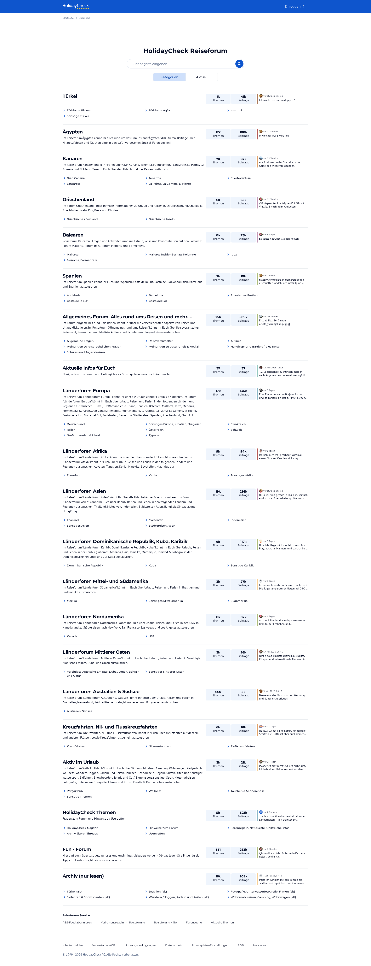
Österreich (156, 429)
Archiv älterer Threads (82, 833)
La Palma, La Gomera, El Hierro (170, 183)
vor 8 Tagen (269, 580)
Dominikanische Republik (85, 565)
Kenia (153, 475)
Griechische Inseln (162, 219)
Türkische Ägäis (160, 110)
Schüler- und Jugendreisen (86, 352)
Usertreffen (157, 833)
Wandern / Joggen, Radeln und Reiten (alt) (179, 897)
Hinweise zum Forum (164, 828)
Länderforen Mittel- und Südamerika (105, 581)
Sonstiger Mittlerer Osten (167, 671)
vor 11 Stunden (270, 131)
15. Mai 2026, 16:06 (273, 367)
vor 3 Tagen (269, 234)
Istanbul (236, 110)
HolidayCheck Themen (89, 812)
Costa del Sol (158, 301)
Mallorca (72, 254)
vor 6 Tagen (269, 616)
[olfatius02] (261, 450)
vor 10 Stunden (270, 316)
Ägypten (73, 132)
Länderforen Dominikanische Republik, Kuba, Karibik (125, 541)
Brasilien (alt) (158, 891)
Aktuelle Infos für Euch (89, 368)
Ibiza (234, 254)
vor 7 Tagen (269, 275)
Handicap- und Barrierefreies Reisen (256, 346)
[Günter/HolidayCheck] (261, 367)
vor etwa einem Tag (273, 95)
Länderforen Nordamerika (93, 616)
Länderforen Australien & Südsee (101, 691)
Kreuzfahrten (76, 746)
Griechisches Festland (82, 219)
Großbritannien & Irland (83, 435)
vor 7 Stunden (270, 812)
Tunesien (73, 475)
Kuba (152, 565)
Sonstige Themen (79, 796)
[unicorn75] (261, 390)
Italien (71, 429)
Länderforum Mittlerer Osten (96, 652)
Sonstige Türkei (78, 116)
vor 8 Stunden (270, 848)
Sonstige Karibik (242, 565)
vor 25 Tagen (269, 761)
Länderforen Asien (84, 491)
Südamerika (239, 601)
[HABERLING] (261, 316)
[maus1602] (261, 541)
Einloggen (293, 6)
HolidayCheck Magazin (83, 828)
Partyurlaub (75, 791)
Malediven (156, 520)
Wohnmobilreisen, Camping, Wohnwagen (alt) (263, 897)
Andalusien (75, 295)
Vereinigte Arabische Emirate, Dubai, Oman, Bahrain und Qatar (103, 673)
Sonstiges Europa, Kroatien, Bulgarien (175, 424)
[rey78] (261, 158)
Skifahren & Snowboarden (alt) (88, 897)
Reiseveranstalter (161, 341)
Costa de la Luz (77, 301)
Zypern (154, 435)
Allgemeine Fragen (80, 341)
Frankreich (238, 424)
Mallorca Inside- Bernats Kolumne (172, 254)
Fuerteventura (241, 178)
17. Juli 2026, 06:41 (273, 651)
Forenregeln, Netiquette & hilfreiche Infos (260, 828)
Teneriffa (155, 178)
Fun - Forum (77, 849)
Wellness (155, 791)
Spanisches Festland (245, 295)
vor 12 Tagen (269, 726)
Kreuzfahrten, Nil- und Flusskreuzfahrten (110, 727)
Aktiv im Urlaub (81, 762)
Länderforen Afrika (85, 451)
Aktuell (201, 77)
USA (152, 636)
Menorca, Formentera (82, 260)
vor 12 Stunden (270, 199)
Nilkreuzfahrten (160, 746)
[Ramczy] (261, 490)
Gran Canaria (76, 178)
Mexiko (72, 601)
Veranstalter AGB (103, 945)
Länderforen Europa (86, 390)
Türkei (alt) (74, 891)
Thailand (73, 520)
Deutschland (76, 424)
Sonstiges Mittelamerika (166, 601)
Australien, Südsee (79, 711)
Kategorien (169, 77)
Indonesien (239, 520)
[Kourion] (261, 199)
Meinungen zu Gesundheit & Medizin (175, 346)
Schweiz (236, 429)
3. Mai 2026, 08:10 (272, 691)
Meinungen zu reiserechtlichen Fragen (94, 346)
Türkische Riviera (78, 110)
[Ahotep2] (261, 95)
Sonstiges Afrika (242, 475)
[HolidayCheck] (261, 812)
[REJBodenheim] (261, 581)
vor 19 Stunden (270, 158)
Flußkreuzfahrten (243, 746)
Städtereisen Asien (162, 525)
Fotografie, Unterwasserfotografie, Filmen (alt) (263, 891)
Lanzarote (74, 183)
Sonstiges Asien (78, 525)
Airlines (236, 341)
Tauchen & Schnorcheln (247, 791)
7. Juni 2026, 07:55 (272, 875)
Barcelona (156, 295)
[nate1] (261, 726)
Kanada (72, 636)
